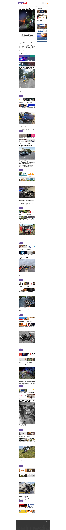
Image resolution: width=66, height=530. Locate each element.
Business (31, 6)
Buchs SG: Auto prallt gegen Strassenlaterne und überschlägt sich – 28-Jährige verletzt (26, 294)
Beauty (41, 6)
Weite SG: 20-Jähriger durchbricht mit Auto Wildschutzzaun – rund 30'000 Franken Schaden (26, 365)
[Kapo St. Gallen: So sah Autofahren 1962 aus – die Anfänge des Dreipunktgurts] (27, 413)
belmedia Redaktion (24, 33)
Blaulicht (19, 6)
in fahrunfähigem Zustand (25, 497)
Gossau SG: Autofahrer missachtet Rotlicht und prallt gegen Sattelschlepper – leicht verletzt (26, 257)
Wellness (39, 6)
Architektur (28, 6)
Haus (26, 6)
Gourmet (43, 6)
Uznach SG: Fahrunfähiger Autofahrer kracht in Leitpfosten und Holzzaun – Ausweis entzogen (27, 480)
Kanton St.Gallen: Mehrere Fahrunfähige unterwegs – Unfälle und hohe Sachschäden (26, 146)
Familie (47, 6)
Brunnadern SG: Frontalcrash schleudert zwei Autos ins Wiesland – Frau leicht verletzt (27, 444)
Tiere (35, 6)
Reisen (23, 6)
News (17, 6)
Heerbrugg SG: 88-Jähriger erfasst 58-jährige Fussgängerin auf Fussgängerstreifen (26, 68)
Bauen (49, 6)
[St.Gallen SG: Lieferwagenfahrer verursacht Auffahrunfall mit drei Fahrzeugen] (27, 118)
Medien (33, 6)
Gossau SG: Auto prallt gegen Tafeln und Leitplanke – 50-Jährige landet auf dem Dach (26, 222)
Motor (45, 6)
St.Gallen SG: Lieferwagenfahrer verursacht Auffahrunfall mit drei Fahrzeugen (26, 110)
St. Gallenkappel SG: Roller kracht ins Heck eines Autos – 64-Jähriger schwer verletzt (26, 329)
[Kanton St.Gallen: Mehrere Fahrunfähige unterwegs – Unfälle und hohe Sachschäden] (27, 153)
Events (24, 6)
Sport (21, 6)
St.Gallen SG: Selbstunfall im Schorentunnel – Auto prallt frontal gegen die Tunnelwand (27, 184)
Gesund (37, 6)
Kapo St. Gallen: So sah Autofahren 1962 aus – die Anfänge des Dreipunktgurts (27, 401)
